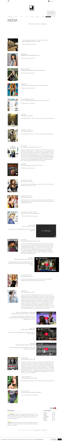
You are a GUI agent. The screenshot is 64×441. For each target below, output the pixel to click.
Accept (60, 439)
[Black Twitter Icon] (53, 408)
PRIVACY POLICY (9, 433)
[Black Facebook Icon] (50, 408)
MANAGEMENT (21, 433)
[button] (54, 1)
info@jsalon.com (44, 430)
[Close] (62, 439)
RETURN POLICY (14, 433)
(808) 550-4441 (37, 430)
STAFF (18, 433)
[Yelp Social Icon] (55, 408)
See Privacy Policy (40, 439)
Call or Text (40, 430)
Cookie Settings (53, 439)
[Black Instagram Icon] (52, 408)
